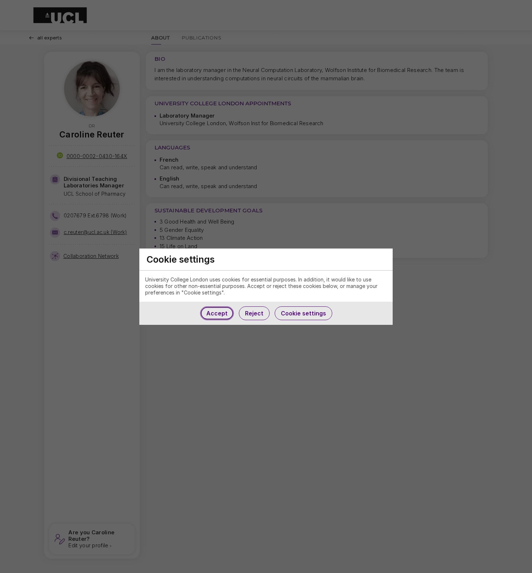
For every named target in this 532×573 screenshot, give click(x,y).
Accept (217, 313)
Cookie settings (303, 313)
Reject (254, 313)
